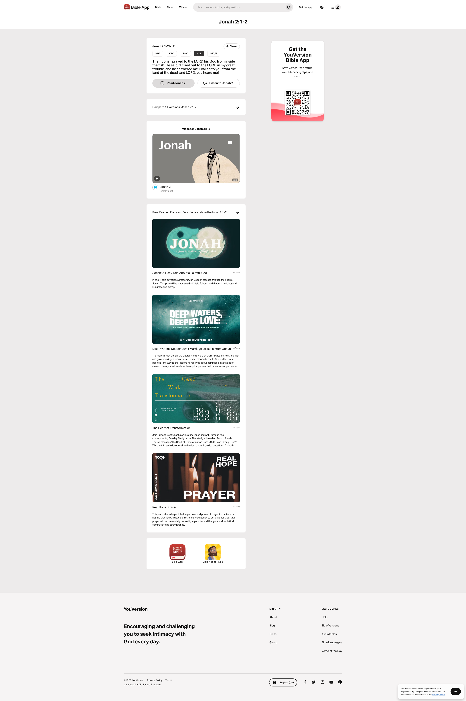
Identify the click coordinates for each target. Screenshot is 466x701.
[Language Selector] (321, 7)
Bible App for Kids (213, 561)
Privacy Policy (154, 680)
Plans (170, 7)
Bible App (177, 561)
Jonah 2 (169, 187)
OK (455, 691)
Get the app (305, 7)
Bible (158, 7)
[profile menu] (335, 7)
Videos (183, 7)
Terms (168, 680)
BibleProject (166, 190)
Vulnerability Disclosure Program (142, 684)
